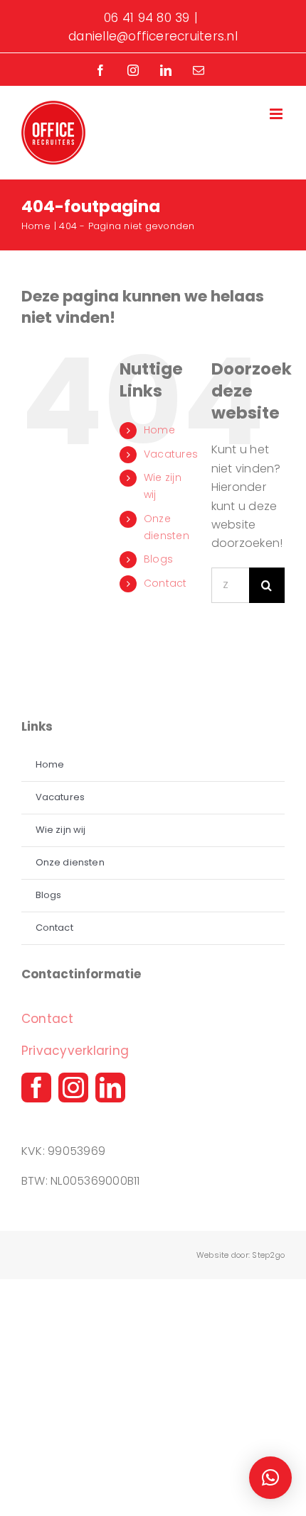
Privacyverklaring (75, 1050)
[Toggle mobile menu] (277, 113)
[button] (270, 1477)
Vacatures (171, 454)
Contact (165, 583)
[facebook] (36, 1087)
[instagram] (73, 1087)
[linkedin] (110, 1087)
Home (159, 430)
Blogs (158, 559)
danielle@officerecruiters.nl (153, 36)
